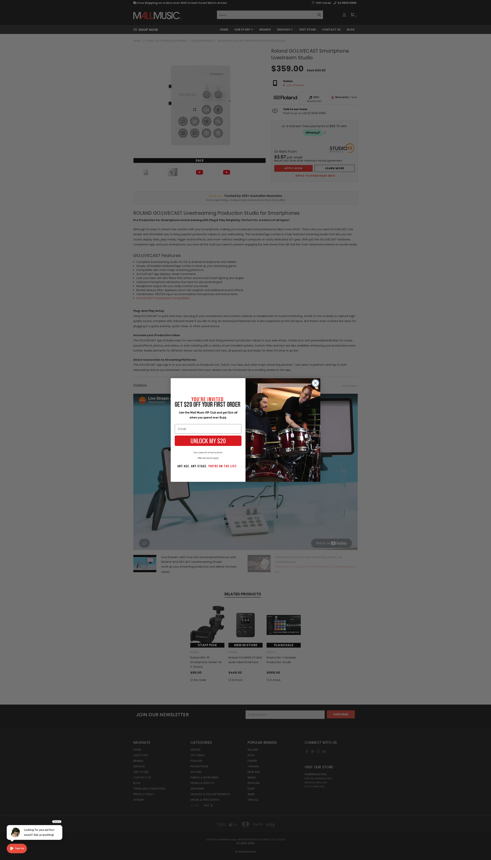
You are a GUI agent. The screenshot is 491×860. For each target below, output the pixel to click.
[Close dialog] (315, 383)
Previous (481, 848)
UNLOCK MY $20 (208, 440)
